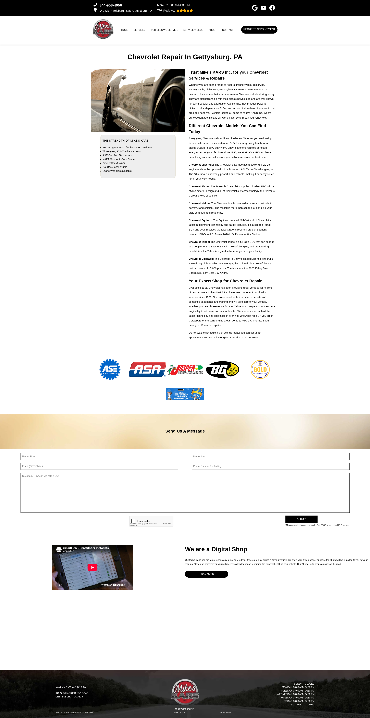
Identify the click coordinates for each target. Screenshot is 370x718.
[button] (255, 8)
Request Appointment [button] (259, 29)
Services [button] (140, 30)
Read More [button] (207, 574)
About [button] (213, 30)
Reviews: (166, 10)
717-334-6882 (250, 337)
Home (124, 30)
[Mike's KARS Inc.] (103, 29)
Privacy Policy (179, 712)
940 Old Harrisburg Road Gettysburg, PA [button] (125, 10)
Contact (227, 30)
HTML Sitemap (226, 712)
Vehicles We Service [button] (164, 30)
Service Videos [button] (193, 30)
